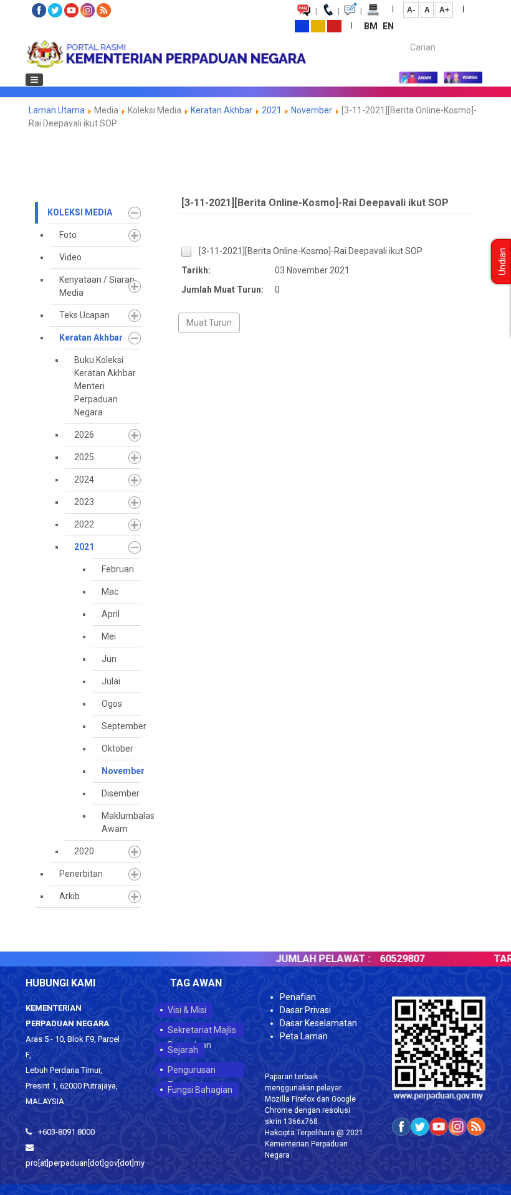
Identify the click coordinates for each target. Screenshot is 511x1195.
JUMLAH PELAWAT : (306, 959)
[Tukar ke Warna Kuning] (318, 26)
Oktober (117, 748)
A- (411, 10)
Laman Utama (57, 110)
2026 (84, 435)
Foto (68, 235)
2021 (272, 110)
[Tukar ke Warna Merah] (334, 26)
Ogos (112, 704)
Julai (111, 681)
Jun (109, 659)
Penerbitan (81, 874)
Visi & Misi (187, 1010)
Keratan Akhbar (222, 110)
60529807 (385, 959)
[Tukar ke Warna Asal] (302, 26)
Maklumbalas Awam (121, 822)
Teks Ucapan (84, 315)
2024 (84, 479)
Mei (109, 636)
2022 (84, 524)
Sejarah (183, 1050)
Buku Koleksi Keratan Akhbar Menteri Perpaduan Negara (105, 386)
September (121, 726)
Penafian (298, 997)
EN (388, 26)
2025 (84, 457)
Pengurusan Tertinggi (192, 1071)
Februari (118, 569)
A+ (444, 10)
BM (372, 26)
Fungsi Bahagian (200, 1090)
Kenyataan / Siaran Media (97, 286)
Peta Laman (304, 1036)
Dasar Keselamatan (318, 1023)
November (311, 110)
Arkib (69, 896)
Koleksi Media (79, 212)
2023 (84, 502)
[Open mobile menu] (34, 79)
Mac (110, 592)
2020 (84, 851)
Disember (121, 793)
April (111, 614)
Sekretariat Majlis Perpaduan (202, 1031)
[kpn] (166, 54)
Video (70, 257)
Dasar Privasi (305, 1010)
